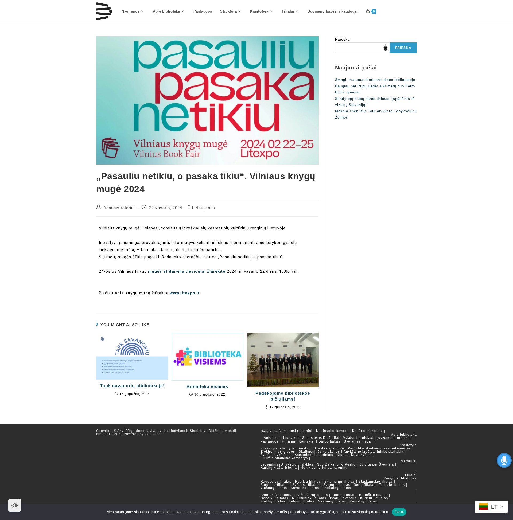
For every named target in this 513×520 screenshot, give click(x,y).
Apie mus (271, 438)
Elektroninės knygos (278, 451)
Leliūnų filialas (301, 501)
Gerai (399, 512)
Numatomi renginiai (295, 431)
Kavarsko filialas (305, 488)
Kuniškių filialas (363, 501)
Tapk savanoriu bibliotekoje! (132, 386)
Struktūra (290, 442)
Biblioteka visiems (207, 386)
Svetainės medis (358, 441)
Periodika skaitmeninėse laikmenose (379, 448)
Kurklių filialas (273, 501)
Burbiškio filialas (373, 495)
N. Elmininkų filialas (309, 498)
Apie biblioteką (404, 434)
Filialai (411, 475)
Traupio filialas (392, 485)
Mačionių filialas (332, 501)
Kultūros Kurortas (367, 431)
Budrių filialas (343, 495)
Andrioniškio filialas (277, 495)
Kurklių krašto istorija (279, 468)
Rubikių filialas (308, 481)
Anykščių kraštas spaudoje (321, 448)
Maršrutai (409, 461)
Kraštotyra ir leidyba (278, 448)
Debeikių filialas (274, 498)
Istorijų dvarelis (343, 498)
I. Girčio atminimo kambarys (284, 458)
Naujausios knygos (332, 431)
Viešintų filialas (274, 488)
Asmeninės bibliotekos (314, 455)
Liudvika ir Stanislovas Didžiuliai (311, 438)
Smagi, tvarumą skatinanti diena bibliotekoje (375, 80)
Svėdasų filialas (306, 485)
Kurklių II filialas (374, 498)
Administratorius (119, 208)
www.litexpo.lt (185, 293)
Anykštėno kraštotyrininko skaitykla (373, 451)
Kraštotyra (408, 445)
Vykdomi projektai (358, 438)
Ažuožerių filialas (313, 495)
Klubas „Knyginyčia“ (354, 455)
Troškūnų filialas (337, 488)
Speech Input (385, 48)
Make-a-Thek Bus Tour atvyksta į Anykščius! (375, 111)
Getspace (153, 434)
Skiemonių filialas (339, 481)
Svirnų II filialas (336, 485)
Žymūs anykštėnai (276, 455)
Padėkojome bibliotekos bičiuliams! (282, 396)
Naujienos (205, 208)
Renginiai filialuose (400, 478)
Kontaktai (307, 441)
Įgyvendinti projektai (394, 438)
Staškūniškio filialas (376, 481)
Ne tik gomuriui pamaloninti (324, 468)
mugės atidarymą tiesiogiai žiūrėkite (187, 271)
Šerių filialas (364, 485)
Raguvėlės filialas (276, 481)
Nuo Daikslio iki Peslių (336, 464)
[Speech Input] (362, 47)
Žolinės (341, 117)
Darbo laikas (329, 441)
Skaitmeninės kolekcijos (319, 451)
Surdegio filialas (275, 485)
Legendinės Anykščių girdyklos (287, 464)
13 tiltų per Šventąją (376, 464)
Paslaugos (269, 441)
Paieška (342, 39)
